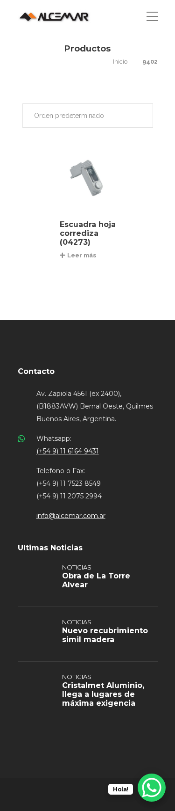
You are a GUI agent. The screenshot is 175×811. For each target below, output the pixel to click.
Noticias (76, 567)
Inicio (120, 61)
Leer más (81, 255)
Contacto (36, 371)
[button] (87, 115)
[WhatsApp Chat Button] (152, 788)
